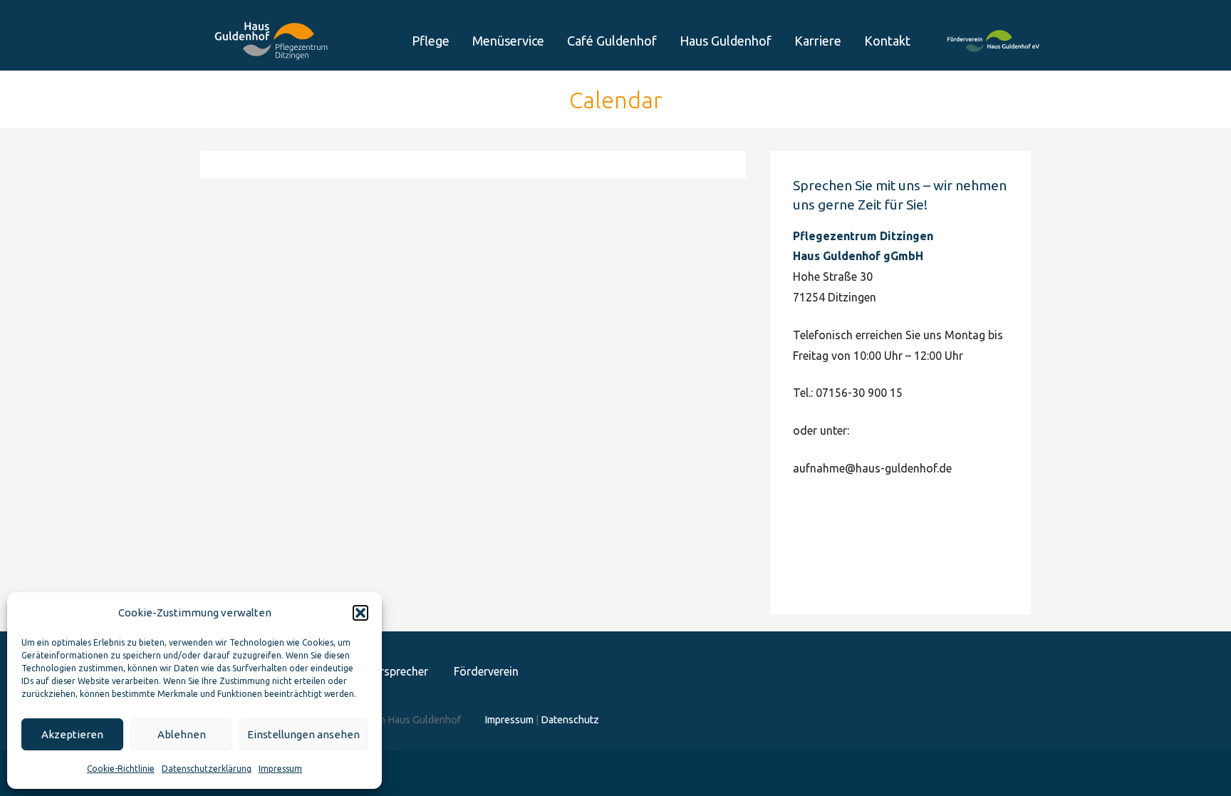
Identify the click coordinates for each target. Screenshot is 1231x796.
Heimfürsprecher (385, 671)
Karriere (817, 40)
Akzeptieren (72, 734)
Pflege (431, 40)
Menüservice (508, 40)
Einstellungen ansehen (303, 734)
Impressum (280, 768)
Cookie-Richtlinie (121, 768)
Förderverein (993, 54)
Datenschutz (570, 719)
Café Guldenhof (612, 40)
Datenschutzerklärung (206, 768)
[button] (360, 613)
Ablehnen (181, 734)
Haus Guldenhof (726, 40)
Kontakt (887, 40)
